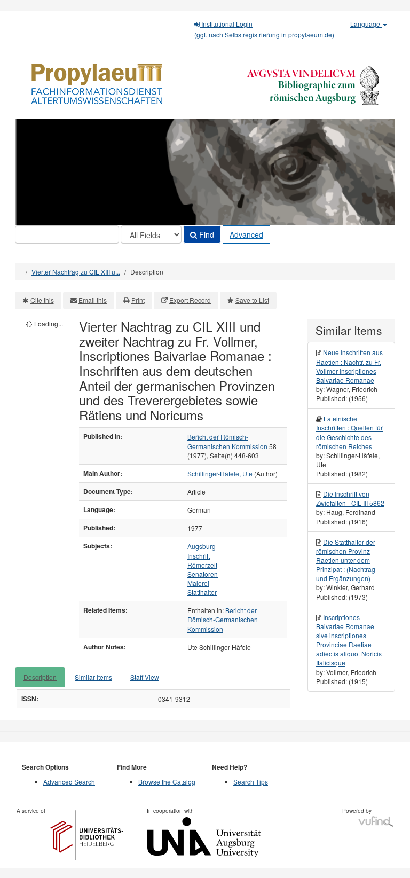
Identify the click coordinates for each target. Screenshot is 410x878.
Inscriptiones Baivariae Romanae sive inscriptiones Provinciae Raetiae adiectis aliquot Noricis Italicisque (349, 640)
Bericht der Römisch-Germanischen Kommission (227, 441)
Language (366, 23)
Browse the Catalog (166, 781)
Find (205, 234)
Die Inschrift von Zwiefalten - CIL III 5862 (350, 498)
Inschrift (198, 555)
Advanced (246, 234)
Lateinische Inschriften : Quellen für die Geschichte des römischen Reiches (349, 432)
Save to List (252, 299)
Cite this (42, 299)
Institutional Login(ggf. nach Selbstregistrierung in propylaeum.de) (264, 29)
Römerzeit (202, 564)
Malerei (198, 582)
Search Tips (250, 781)
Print (138, 299)
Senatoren (202, 573)
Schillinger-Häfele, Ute (220, 473)
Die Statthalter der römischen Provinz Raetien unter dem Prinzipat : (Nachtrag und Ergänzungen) (345, 560)
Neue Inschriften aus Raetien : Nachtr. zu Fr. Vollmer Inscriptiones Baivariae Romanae (349, 366)
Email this (92, 299)
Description (40, 676)
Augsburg (201, 546)
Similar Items (93, 676)
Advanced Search (69, 781)
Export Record (190, 299)
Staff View (144, 676)
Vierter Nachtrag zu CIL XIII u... (75, 271)
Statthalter (202, 592)
